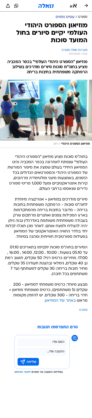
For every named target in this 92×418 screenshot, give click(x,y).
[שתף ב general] (8, 5)
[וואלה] (46, 6)
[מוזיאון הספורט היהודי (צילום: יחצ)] (46, 114)
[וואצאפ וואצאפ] (16, 6)
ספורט (83, 310)
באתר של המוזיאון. (60, 301)
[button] (73, 6)
